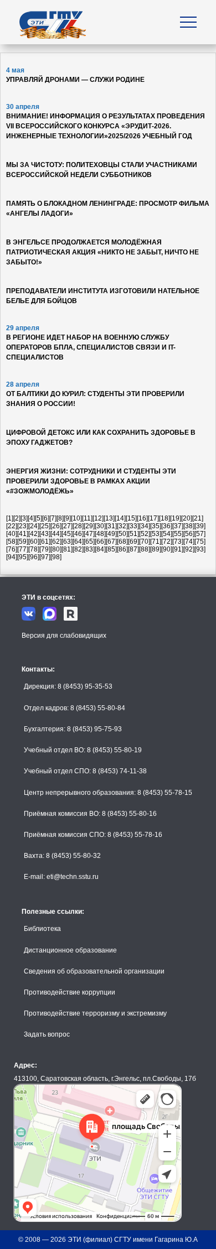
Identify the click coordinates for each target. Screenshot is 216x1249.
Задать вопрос (47, 1034)
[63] (67, 541)
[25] (44, 526)
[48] (100, 534)
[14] (120, 518)
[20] (186, 518)
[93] (199, 549)
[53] (155, 534)
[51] (133, 534)
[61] (44, 541)
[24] (33, 526)
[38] (188, 526)
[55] (177, 534)
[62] (55, 541)
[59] (22, 541)
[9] (67, 518)
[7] (52, 518)
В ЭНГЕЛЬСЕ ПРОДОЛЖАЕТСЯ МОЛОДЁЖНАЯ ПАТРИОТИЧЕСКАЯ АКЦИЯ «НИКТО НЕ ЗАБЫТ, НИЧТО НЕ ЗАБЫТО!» (102, 252)
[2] (16, 518)
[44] (55, 534)
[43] (44, 534)
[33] (133, 526)
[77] (22, 549)
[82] (78, 549)
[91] (177, 549)
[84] (100, 549)
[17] (153, 518)
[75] (199, 541)
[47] (89, 534)
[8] (60, 518)
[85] (111, 549)
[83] (89, 549)
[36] (166, 526)
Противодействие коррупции (69, 992)
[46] (78, 534)
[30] (100, 526)
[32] (122, 526)
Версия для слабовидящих (64, 635)
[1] (9, 518)
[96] (33, 557)
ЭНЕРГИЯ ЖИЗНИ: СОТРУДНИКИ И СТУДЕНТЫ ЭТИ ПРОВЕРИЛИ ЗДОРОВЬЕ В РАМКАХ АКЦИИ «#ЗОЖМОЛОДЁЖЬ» (91, 481)
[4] (31, 518)
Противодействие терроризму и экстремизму (95, 1013)
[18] (164, 518)
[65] (89, 541)
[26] (55, 526)
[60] (33, 541)
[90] (166, 549)
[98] (55, 557)
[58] (11, 541)
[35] (155, 526)
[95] (22, 557)
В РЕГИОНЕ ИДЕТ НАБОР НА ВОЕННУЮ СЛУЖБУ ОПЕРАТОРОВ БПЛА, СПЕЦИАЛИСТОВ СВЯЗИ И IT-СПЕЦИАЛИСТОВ (91, 347)
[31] (111, 526)
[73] (177, 541)
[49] (111, 534)
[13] (109, 518)
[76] (11, 549)
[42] (33, 534)
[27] (67, 526)
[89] (155, 549)
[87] (133, 549)
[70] (144, 541)
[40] (11, 534)
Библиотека (42, 929)
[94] (11, 557)
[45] (67, 534)
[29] (89, 526)
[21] (197, 518)
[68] (122, 541)
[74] (188, 541)
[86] (122, 549)
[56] (188, 534)
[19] (175, 518)
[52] (144, 534)
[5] (38, 518)
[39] (199, 526)
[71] (155, 541)
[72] (166, 541)
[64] (78, 541)
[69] (133, 541)
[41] (22, 534)
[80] (55, 549)
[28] (78, 526)
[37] (177, 526)
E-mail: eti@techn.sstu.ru (61, 877)
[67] (111, 541)
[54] (166, 534)
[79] (44, 549)
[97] (44, 557)
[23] (22, 526)
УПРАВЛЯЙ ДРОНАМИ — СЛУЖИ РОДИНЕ (75, 80)
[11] (87, 518)
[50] (122, 534)
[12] (98, 518)
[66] (100, 541)
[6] (45, 518)
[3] (24, 518)
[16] (142, 518)
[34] (144, 526)
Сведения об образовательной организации (94, 971)
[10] (76, 518)
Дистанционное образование (70, 950)
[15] (131, 518)
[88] (144, 549)
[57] (199, 534)
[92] (188, 549)
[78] (33, 549)
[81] (67, 549)
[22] (11, 526)
